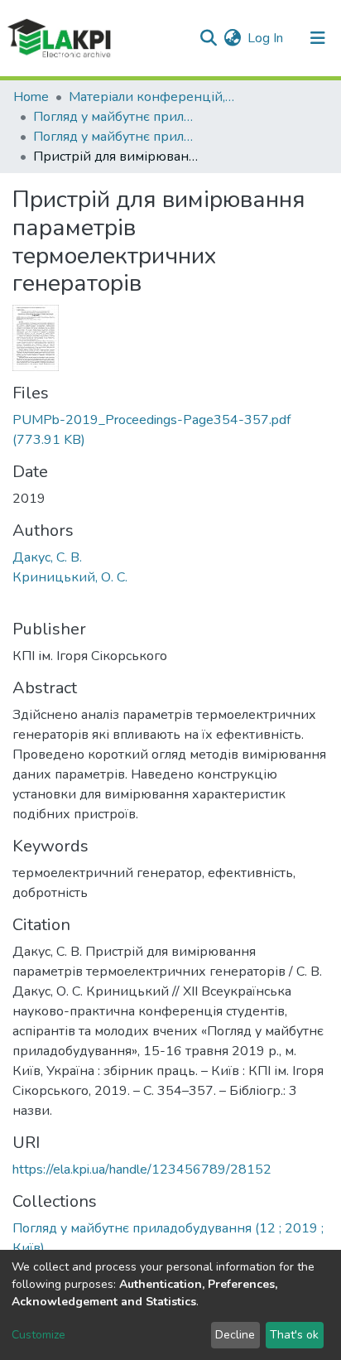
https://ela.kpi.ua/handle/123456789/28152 (141, 1169)
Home (31, 97)
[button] (232, 38)
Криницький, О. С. (69, 577)
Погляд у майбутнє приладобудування (116, 117)
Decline (235, 1335)
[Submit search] (208, 38)
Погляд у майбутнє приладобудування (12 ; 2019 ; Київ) (116, 137)
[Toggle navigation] (318, 38)
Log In (266, 38)
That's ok (294, 1335)
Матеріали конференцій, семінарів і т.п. (151, 97)
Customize (38, 1335)
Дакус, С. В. (47, 557)
